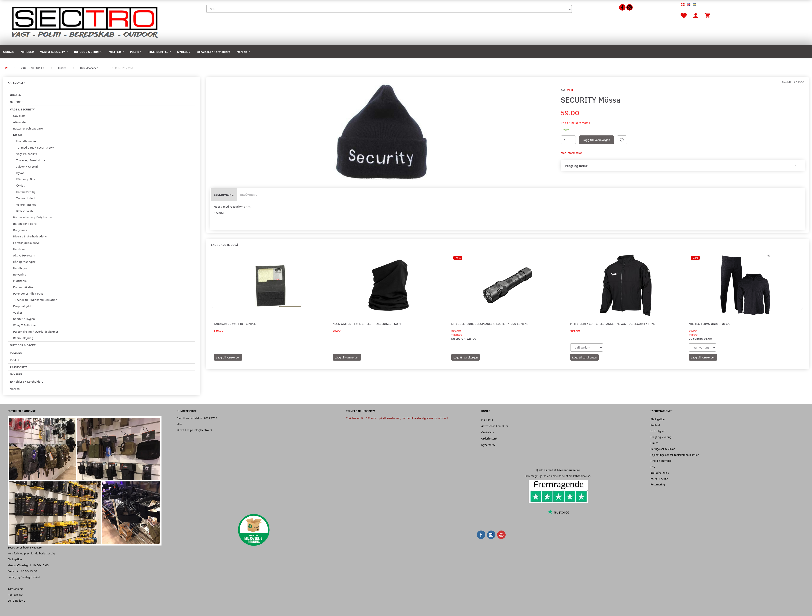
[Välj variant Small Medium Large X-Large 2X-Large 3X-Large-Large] (586, 347)
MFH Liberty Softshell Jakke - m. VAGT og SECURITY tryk (612, 324)
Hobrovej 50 (15, 594)
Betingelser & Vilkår (662, 449)
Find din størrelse (661, 460)
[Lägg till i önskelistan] (622, 139)
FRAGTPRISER (659, 478)
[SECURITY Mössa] (382, 131)
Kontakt (655, 425)
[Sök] (570, 9)
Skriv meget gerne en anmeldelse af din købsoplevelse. (558, 476)
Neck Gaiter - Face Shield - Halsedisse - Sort (367, 324)
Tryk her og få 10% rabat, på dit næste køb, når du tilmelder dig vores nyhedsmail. (397, 418)
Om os (654, 443)
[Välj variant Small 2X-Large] (702, 347)
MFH (570, 90)
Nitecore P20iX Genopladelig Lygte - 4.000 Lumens (489, 324)
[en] (689, 4)
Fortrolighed (657, 431)
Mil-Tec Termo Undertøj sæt (710, 324)
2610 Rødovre (16, 600)
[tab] (682, 165)
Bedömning (249, 195)
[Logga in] (695, 15)
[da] (683, 4)
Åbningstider (658, 419)
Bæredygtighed (659, 472)
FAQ (652, 466)
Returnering (657, 484)
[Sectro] (84, 22)
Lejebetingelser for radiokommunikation (674, 454)
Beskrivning (224, 195)
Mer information (572, 153)
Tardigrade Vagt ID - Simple (235, 324)
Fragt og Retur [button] (576, 166)
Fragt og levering (660, 437)
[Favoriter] (683, 15)
